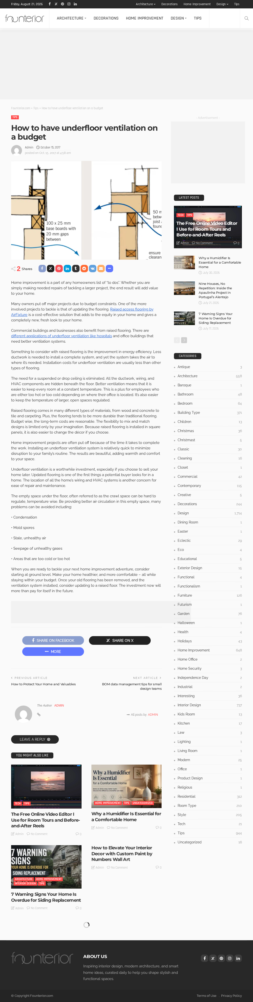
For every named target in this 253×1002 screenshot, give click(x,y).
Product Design (210, 778)
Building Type (210, 413)
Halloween (210, 623)
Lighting (210, 742)
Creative (210, 495)
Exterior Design (210, 568)
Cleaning (210, 458)
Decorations (169, 4)
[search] (246, 18)
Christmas (210, 431)
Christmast (210, 440)
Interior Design (25, 883)
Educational (210, 559)
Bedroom (210, 403)
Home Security (210, 668)
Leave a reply (33, 739)
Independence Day (210, 678)
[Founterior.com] (24, 18)
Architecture (144, 4)
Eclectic (210, 541)
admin (29, 147)
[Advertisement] (126, 64)
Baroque (210, 385)
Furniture (210, 595)
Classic (210, 449)
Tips (236, 4)
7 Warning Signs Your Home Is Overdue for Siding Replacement (46, 897)
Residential (47, 958)
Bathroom (210, 394)
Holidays (210, 641)
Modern (210, 760)
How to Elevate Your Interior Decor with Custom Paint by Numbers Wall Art (121, 853)
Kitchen (210, 723)
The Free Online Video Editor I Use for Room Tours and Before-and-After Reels (45, 820)
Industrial (210, 687)
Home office (210, 659)
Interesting (210, 696)
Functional (210, 577)
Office (210, 769)
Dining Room (210, 522)
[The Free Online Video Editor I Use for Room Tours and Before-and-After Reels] (46, 787)
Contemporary (210, 486)
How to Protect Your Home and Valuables (43, 684)
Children (210, 422)
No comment (39, 834)
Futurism (210, 604)
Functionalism (210, 586)
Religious (210, 787)
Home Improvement (197, 4)
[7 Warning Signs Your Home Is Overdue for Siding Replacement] (46, 867)
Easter (210, 531)
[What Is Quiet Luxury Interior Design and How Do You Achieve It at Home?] (126, 941)
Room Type (210, 806)
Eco (210, 550)
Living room (210, 751)
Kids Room (210, 714)
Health (210, 632)
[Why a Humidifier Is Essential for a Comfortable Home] (126, 786)
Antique (210, 367)
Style (210, 815)
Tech (18, 803)
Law (210, 732)
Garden (210, 614)
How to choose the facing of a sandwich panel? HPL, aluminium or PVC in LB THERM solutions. (45, 977)
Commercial (210, 477)
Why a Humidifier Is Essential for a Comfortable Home (126, 816)
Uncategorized (143, 803)
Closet (210, 467)
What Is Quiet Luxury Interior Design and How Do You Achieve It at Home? (122, 974)
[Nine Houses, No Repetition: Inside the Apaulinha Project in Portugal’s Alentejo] (184, 288)
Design (221, 4)
